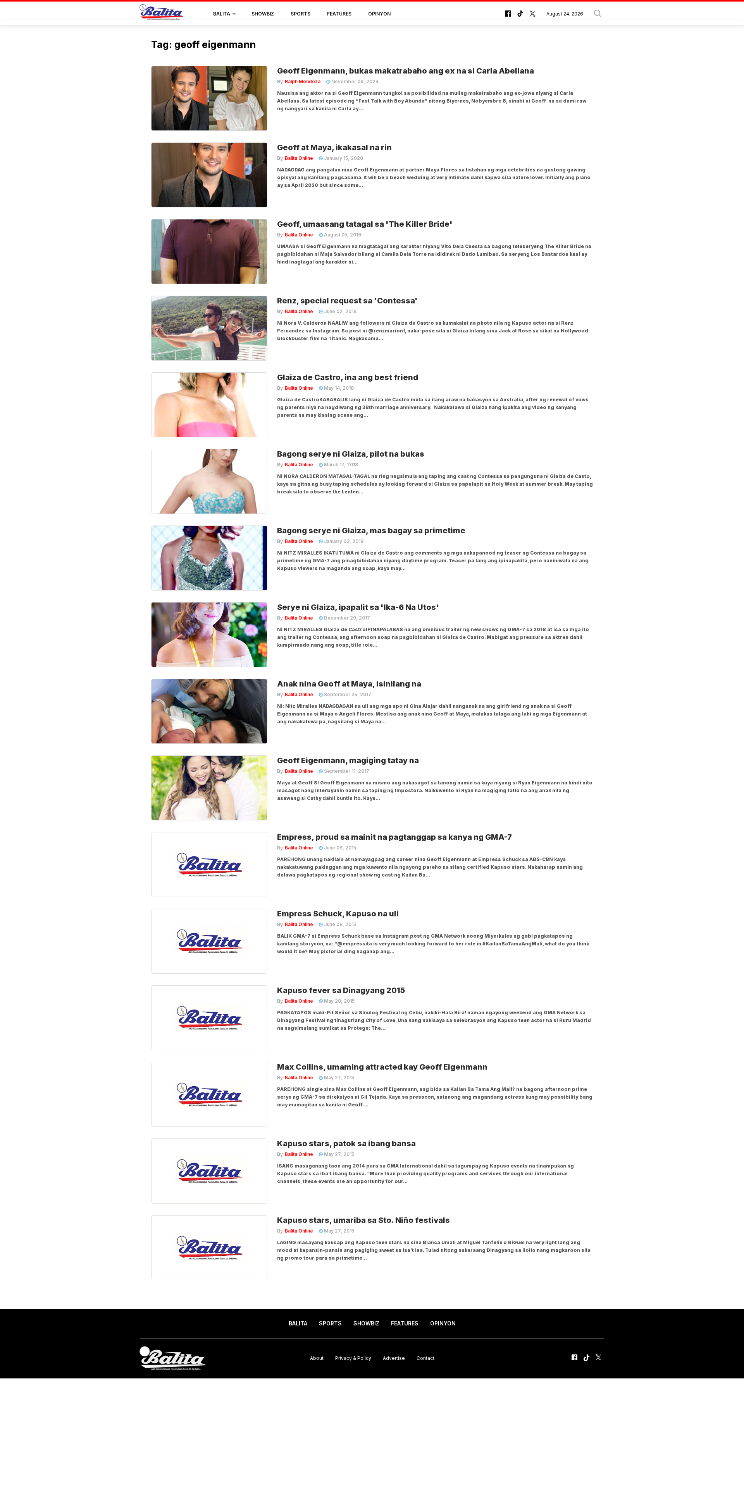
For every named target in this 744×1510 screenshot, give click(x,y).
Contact (425, 1358)
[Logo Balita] (161, 14)
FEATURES (339, 14)
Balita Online (299, 158)
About (317, 1358)
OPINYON (379, 14)
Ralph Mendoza (302, 81)
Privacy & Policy (353, 1358)
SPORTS (300, 14)
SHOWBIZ (262, 14)
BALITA (221, 14)
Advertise (394, 1358)
